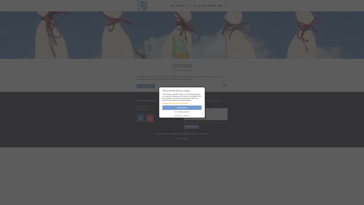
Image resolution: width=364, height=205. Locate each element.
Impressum (186, 115)
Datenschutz (178, 115)
